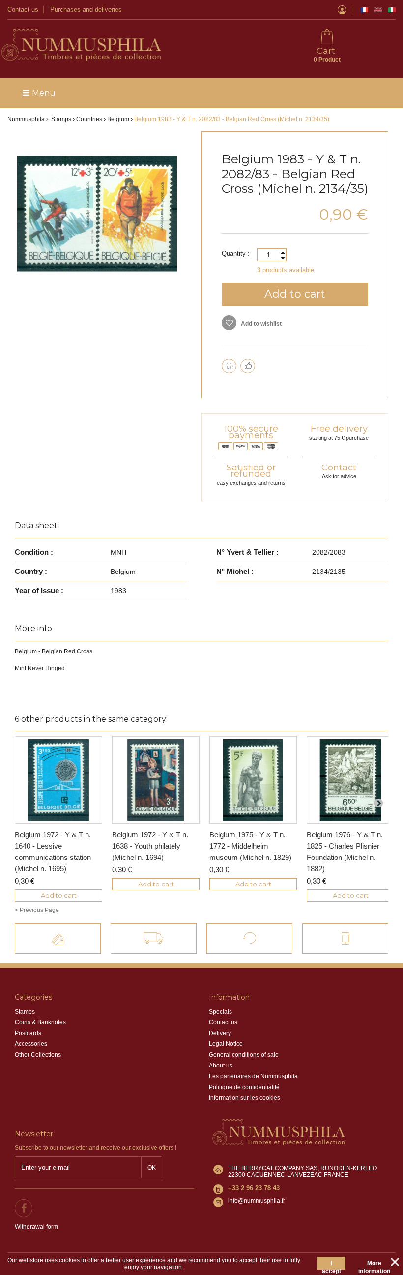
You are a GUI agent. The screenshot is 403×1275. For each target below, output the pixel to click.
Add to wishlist (260, 323)
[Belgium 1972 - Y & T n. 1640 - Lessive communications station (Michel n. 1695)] (58, 780)
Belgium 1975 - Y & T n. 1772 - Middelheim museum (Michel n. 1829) (250, 846)
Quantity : (236, 253)
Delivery (220, 1033)
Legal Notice (226, 1044)
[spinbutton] (272, 254)
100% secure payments (251, 432)
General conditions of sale (244, 1054)
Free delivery (339, 428)
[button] (283, 252)
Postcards (28, 1033)
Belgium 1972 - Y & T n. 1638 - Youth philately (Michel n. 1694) (150, 846)
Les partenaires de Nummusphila (253, 1076)
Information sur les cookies (244, 1097)
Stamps (25, 1011)
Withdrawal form (36, 1226)
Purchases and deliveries (86, 9)
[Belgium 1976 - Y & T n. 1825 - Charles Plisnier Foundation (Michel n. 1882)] (350, 780)
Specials (220, 1011)
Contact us (22, 9)
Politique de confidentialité (244, 1087)
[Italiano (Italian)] (392, 9)
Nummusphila (26, 119)
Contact (338, 467)
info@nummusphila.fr (256, 1200)
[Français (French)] (364, 9)
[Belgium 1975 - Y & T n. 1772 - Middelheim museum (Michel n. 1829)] (253, 780)
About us (220, 1065)
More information (374, 1265)
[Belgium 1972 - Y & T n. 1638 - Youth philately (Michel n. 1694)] (156, 780)
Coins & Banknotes (40, 1022)
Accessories (31, 1044)
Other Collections (38, 1054)
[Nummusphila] (80, 45)
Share (247, 366)
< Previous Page (37, 910)
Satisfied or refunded (251, 470)
